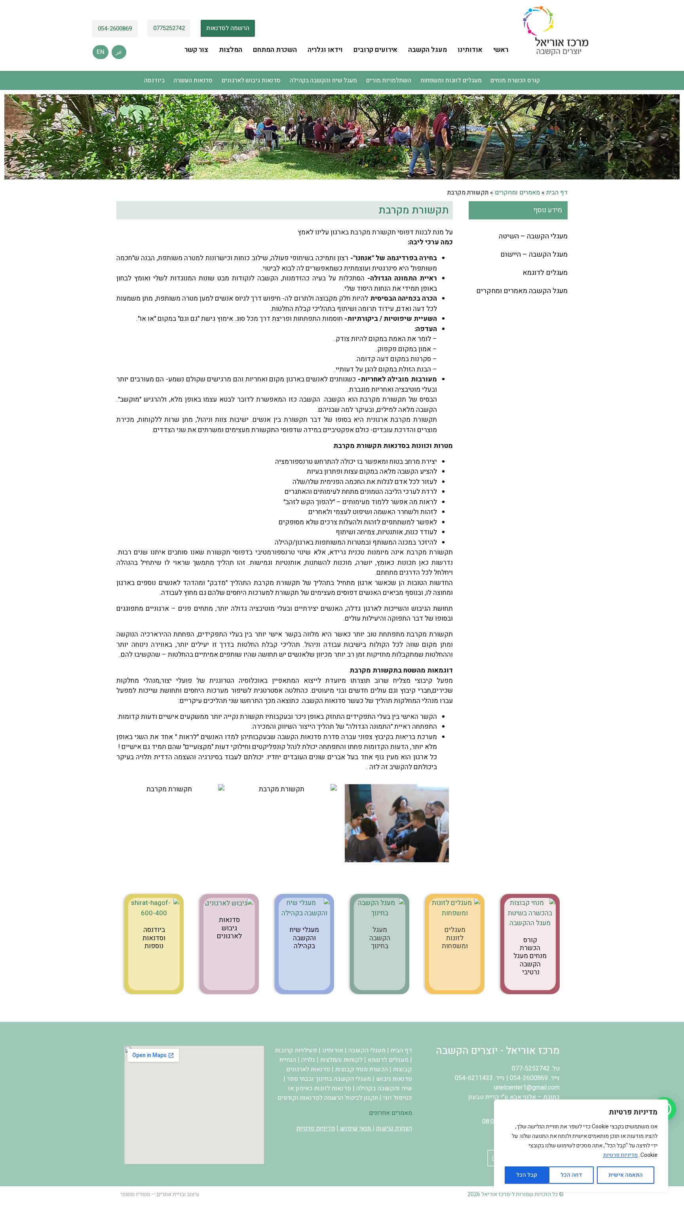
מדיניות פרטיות (620, 1155)
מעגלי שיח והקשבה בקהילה (304, 938)
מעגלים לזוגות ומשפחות (451, 80)
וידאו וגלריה (325, 50)
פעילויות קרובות (296, 1050)
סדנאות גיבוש (394, 1079)
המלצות (230, 50)
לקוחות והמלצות (341, 1060)
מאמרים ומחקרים (517, 192)
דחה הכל (571, 1175)
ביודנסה (154, 80)
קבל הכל (526, 1175)
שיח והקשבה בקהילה (384, 1088)
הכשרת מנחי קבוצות (361, 1069)
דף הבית (557, 192)
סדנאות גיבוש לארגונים (251, 80)
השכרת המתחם (275, 50)
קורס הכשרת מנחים (515, 80)
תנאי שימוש (355, 1128)
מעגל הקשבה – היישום (534, 254)
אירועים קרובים (375, 50)
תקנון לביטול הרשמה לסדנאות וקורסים (327, 1098)
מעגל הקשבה (427, 50)
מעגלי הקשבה (367, 1050)
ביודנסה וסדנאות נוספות (153, 938)
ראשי (500, 50)
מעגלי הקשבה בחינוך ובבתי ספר (329, 1079)
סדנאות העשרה (193, 80)
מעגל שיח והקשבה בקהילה (323, 80)
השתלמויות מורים (388, 80)
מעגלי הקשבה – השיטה (533, 236)
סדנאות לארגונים (308, 1069)
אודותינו (470, 50)
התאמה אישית (625, 1175)
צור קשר (196, 50)
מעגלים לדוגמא (545, 272)
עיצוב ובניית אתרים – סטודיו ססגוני (159, 1194)
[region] (581, 1145)
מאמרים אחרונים (390, 1113)
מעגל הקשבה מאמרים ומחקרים (522, 291)
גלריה (308, 1060)
